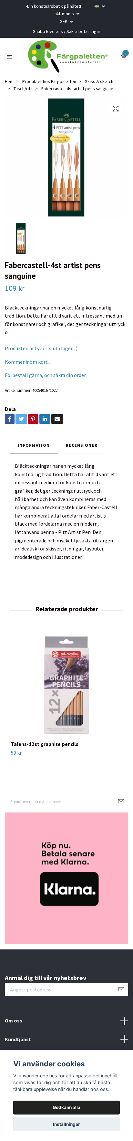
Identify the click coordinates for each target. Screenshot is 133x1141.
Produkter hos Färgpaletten (49, 81)
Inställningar (66, 1124)
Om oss (13, 1020)
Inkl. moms (64, 13)
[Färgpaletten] (67, 56)
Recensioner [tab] (81, 445)
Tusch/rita (23, 88)
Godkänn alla (66, 1107)
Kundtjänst (18, 1039)
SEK (64, 21)
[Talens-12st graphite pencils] (66, 685)
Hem (9, 81)
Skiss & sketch (99, 81)
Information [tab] (34, 445)
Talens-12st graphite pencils (44, 744)
